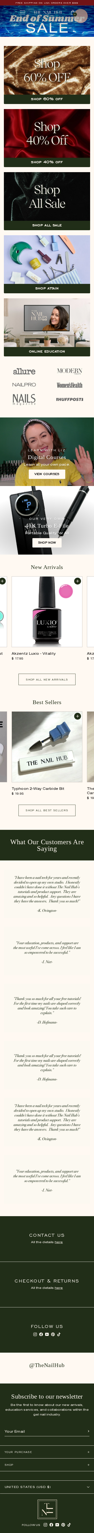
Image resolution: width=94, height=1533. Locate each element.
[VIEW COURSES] (47, 451)
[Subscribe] (88, 1431)
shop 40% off (47, 161)
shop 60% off (47, 98)
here (59, 1242)
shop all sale (47, 224)
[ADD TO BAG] (77, 581)
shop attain (47, 288)
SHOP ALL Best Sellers (47, 810)
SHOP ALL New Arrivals (47, 679)
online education (47, 351)
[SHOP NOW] (47, 520)
